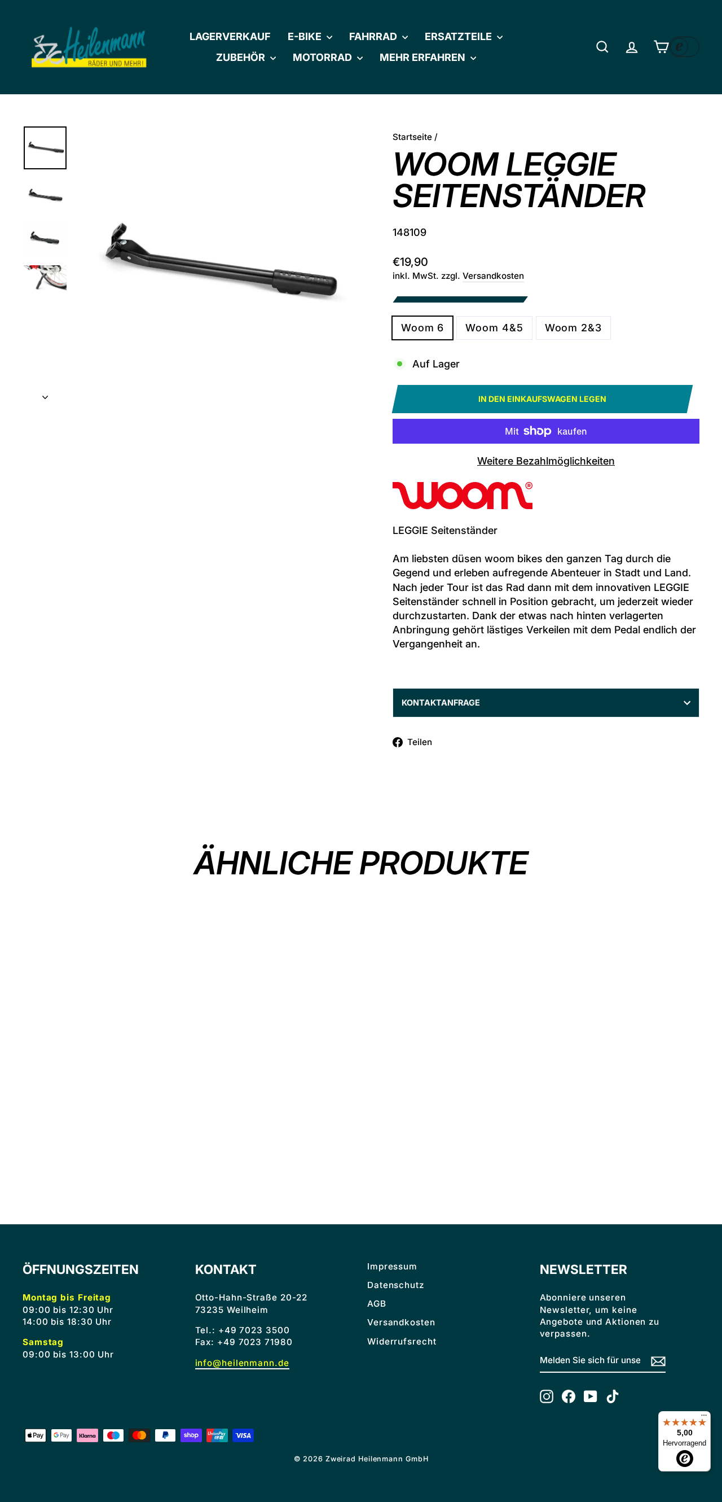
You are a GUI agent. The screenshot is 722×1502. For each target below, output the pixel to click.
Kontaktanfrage (441, 702)
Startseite (412, 137)
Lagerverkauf (230, 36)
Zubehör (241, 57)
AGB (376, 1303)
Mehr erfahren (424, 57)
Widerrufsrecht (402, 1341)
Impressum (392, 1266)
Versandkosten (493, 275)
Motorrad (323, 57)
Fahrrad (374, 36)
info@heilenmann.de (242, 1363)
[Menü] (704, 1418)
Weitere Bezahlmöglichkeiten (546, 461)
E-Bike (306, 36)
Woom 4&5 (494, 328)
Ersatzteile (459, 36)
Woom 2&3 (573, 328)
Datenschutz (395, 1285)
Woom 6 (422, 328)
